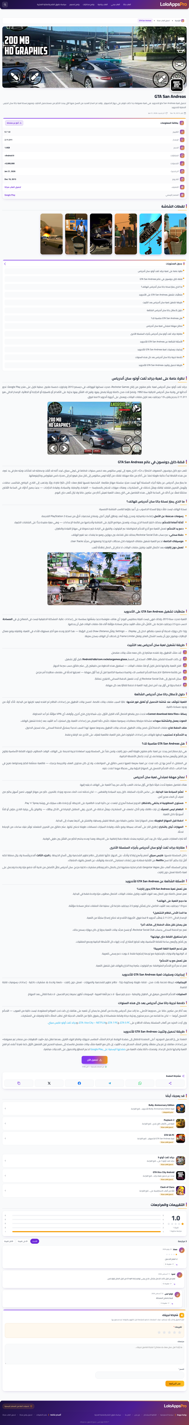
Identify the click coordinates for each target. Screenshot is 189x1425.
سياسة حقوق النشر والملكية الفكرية (51, 4)
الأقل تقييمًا (8, 1241)
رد (176, 1264)
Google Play (10, 195)
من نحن (137, 1414)
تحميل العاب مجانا (13, 187)
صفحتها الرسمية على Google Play (107, 1049)
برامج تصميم (75, 4)
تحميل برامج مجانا (26, 1414)
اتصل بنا (127, 1414)
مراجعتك (181, 1341)
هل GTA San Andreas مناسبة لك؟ (166, 318)
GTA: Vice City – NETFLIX (92, 1022)
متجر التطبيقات (41, 1414)
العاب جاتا (127, 4)
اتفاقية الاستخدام (150, 1414)
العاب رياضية (103, 4)
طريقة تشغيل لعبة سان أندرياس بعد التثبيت (162, 302)
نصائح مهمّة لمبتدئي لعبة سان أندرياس (164, 326)
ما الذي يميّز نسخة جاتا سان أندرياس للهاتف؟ (161, 287)
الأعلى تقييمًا (23, 1241)
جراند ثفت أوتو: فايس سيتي (62, 1022)
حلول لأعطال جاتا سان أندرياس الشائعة (164, 310)
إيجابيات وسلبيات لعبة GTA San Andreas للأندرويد (159, 349)
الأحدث (34, 1241)
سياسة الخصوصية (167, 1414)
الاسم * (181, 1369)
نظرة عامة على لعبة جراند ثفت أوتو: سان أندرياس (160, 271)
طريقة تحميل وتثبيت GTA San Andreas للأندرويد (160, 365)
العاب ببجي (115, 4)
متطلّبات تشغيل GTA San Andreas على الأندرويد (160, 295)
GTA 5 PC (125, 1022)
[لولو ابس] (173, 4)
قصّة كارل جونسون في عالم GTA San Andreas (161, 279)
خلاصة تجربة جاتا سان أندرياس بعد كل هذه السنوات (158, 357)
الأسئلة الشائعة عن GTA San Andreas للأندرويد (161, 341)
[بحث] (5, 4)
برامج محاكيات (88, 4)
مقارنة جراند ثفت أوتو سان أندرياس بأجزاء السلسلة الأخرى (156, 334)
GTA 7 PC (113, 1022)
